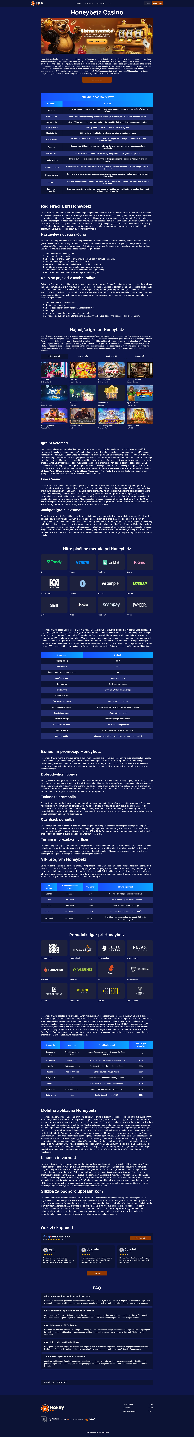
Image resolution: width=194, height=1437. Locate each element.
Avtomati (138, 356)
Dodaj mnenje (140, 1238)
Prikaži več (97, 1273)
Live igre (81, 356)
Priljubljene (52, 356)
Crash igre (110, 356)
